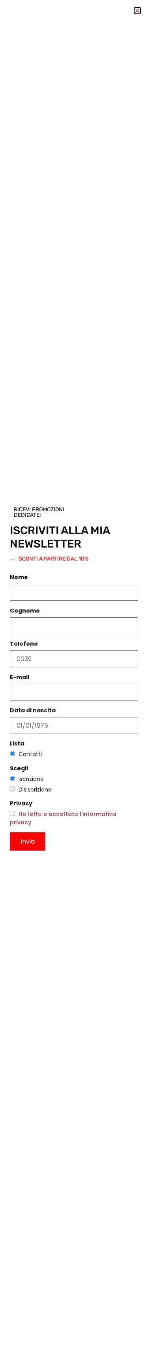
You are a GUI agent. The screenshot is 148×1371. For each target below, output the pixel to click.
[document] (74, 685)
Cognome (25, 611)
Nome (19, 577)
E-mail (19, 677)
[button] (137, 10)
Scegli (19, 768)
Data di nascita (33, 710)
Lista (17, 743)
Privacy (21, 803)
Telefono (24, 644)
